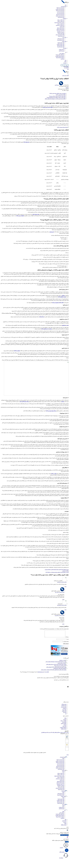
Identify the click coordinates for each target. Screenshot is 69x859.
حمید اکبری (57, 85)
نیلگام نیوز (64, 722)
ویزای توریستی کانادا (60, 8)
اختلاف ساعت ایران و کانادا (61, 94)
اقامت (67, 75)
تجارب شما (64, 726)
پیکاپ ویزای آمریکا (60, 40)
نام (68, 639)
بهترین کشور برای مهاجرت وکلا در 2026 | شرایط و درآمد (56, 667)
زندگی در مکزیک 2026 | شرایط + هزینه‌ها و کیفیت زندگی (56, 661)
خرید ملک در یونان (60, 20)
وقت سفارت (64, 711)
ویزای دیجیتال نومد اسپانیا (59, 22)
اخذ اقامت (64, 708)
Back (63, 758)
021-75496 (66, 68)
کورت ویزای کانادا (61, 17)
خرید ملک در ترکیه (61, 21)
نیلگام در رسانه (63, 720)
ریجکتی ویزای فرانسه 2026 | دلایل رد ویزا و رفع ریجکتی (56, 664)
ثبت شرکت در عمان (60, 24)
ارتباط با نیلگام (63, 729)
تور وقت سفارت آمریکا (60, 57)
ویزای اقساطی (63, 705)
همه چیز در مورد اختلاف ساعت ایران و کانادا (57, 93)
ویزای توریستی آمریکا (60, 14)
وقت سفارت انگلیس (60, 44)
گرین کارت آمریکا (61, 36)
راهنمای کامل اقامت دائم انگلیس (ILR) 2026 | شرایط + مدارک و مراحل (53, 669)
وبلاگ (65, 718)
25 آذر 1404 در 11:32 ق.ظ (59, 615)
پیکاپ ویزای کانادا (61, 38)
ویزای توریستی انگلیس (60, 9)
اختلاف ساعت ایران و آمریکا (48, 107)
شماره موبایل (66, 641)
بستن (68, 754)
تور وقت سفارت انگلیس (59, 56)
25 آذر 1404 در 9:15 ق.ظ (61, 605)
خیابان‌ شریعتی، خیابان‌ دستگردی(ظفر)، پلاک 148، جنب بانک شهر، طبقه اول (55, 732)
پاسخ (65, 586)
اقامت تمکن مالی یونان (60, 34)
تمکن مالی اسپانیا (61, 33)
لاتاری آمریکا (62, 26)
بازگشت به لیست (65, 571)
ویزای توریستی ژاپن (60, 12)
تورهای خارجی (61, 53)
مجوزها (65, 725)
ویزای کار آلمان (61, 51)
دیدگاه (67, 637)
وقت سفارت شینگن (60, 45)
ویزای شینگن (64, 704)
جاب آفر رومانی (61, 49)
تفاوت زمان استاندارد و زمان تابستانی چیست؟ (57, 96)
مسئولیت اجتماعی (63, 727)
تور (65, 713)
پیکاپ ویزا (64, 709)
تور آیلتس (62, 59)
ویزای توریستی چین (60, 13)
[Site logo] (65, 3)
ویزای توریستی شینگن (60, 10)
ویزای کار (64, 712)
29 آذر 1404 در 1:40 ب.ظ (59, 592)
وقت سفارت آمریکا (60, 47)
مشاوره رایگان (66, 66)
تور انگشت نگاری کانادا (60, 55)
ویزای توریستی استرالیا (60, 16)
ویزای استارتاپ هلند (60, 28)
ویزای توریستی (63, 707)
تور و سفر (64, 75)
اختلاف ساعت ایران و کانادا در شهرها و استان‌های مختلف (55, 99)
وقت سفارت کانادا (61, 42)
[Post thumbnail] (62, 660)
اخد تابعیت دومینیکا (60, 30)
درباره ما (64, 719)
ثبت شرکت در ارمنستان (60, 25)
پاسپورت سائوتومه (60, 32)
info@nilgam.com (40, 672)
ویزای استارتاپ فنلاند (60, 29)
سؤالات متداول (63, 723)
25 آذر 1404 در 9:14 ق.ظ (61, 582)
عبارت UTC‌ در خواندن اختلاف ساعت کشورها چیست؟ (56, 97)
